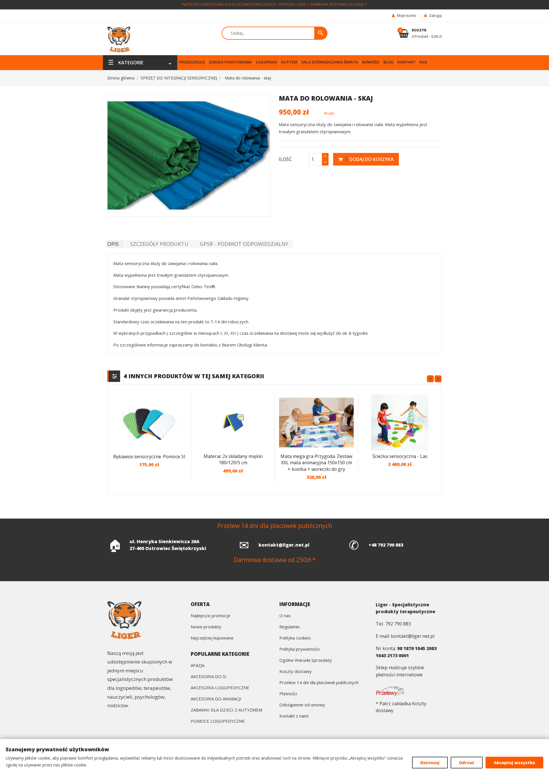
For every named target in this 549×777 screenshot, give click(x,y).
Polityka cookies (295, 638)
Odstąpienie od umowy (302, 705)
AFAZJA (197, 665)
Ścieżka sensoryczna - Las (399, 456)
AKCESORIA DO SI (208, 676)
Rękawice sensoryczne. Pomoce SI (149, 456)
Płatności (288, 694)
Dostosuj (429, 762)
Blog (388, 62)
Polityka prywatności (299, 649)
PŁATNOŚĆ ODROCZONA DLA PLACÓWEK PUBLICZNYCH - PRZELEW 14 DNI (244, 4)
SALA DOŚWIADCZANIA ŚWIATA (329, 62)
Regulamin (289, 627)
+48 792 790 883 (386, 545)
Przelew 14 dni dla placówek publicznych (319, 682)
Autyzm (289, 62)
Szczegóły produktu (159, 243)
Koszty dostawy (295, 671)
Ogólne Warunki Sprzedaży (305, 660)
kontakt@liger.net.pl (283, 545)
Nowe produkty (206, 627)
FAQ (423, 62)
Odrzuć (466, 762)
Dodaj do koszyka (371, 159)
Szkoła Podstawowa (230, 62)
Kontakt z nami (294, 716)
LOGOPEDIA (266, 62)
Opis (113, 243)
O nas (285, 615)
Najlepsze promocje (210, 615)
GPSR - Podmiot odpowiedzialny (244, 243)
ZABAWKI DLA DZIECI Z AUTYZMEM (226, 710)
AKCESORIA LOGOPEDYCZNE (220, 688)
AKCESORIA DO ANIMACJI (216, 699)
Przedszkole (192, 62)
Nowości (370, 62)
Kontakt (406, 62)
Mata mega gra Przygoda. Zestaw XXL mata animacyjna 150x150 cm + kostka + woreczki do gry (316, 462)
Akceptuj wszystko (514, 762)
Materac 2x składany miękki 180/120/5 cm (233, 459)
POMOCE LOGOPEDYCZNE (218, 721)
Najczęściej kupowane (212, 638)
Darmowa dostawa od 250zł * (338, 4)
